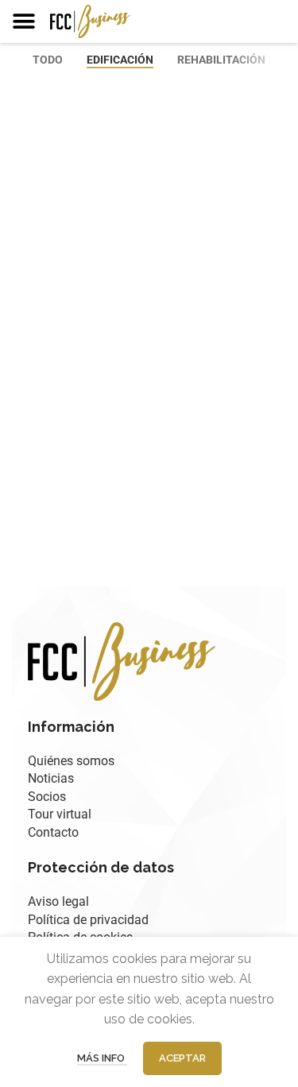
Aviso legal (58, 901)
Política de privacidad (88, 919)
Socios (47, 796)
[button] (23, 21)
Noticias (51, 778)
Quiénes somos (71, 760)
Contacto (53, 832)
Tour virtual (59, 814)
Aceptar (182, 1058)
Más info (102, 1058)
